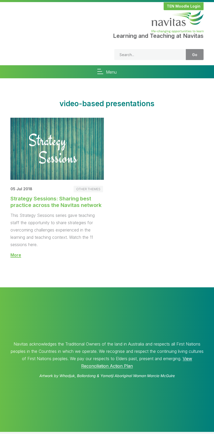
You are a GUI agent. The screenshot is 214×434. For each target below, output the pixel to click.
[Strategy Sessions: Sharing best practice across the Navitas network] (57, 178)
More (15, 255)
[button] (184, 6)
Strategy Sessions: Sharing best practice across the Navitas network (56, 201)
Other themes (88, 189)
